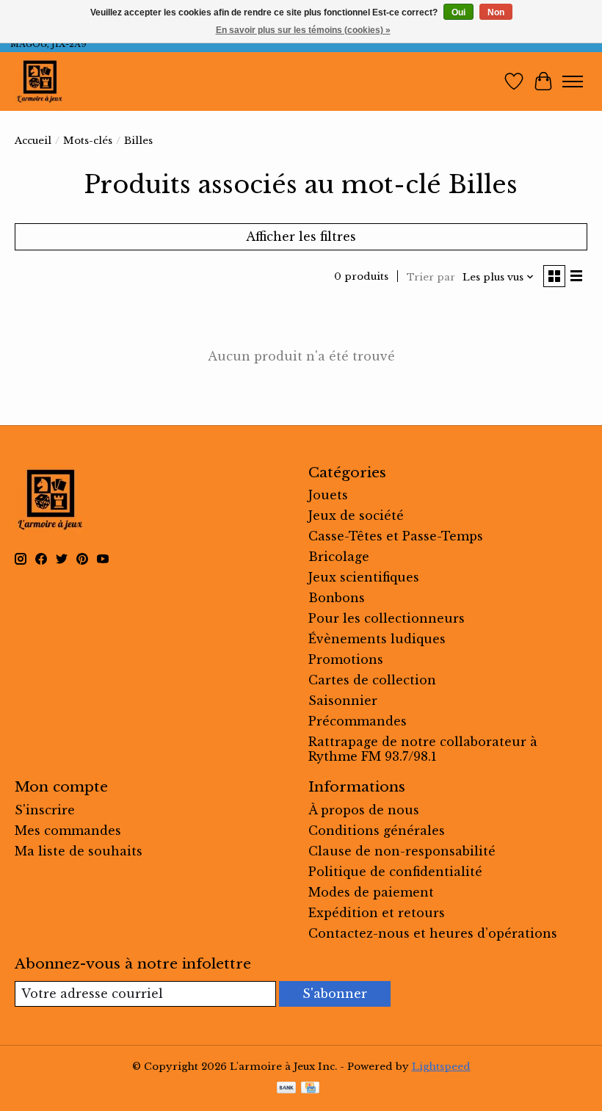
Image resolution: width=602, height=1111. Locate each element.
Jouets (328, 495)
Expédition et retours (376, 912)
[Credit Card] (310, 1089)
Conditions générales (376, 830)
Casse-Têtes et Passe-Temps (395, 536)
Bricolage (338, 556)
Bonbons (336, 597)
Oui (458, 12)
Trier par (431, 277)
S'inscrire (45, 810)
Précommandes (357, 721)
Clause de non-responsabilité (402, 851)
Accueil (33, 140)
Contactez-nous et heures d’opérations (432, 933)
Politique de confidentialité (395, 871)
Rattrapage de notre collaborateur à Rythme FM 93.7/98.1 (422, 749)
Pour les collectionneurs (386, 618)
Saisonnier (342, 700)
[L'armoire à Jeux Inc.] (40, 81)
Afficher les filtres (301, 236)
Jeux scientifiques (363, 577)
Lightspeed (441, 1066)
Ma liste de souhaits (78, 851)
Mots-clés (87, 140)
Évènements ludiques (377, 639)
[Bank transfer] (286, 1089)
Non (495, 12)
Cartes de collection (372, 680)
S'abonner (334, 993)
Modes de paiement (371, 892)
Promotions (345, 659)
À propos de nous (363, 810)
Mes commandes (68, 830)
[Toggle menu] (572, 81)
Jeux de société (356, 515)
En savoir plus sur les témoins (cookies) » (303, 30)
